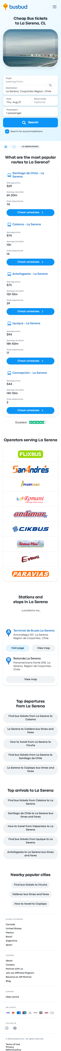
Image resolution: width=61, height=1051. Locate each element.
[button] (50, 85)
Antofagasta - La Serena (30, 274)
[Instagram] (7, 1028)
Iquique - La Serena (26, 323)
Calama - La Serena (26, 224)
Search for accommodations (27, 131)
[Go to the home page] (15, 6)
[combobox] (30, 80)
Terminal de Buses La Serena (33, 630)
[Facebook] (15, 1028)
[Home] (6, 146)
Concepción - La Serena (29, 373)
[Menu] (54, 7)
